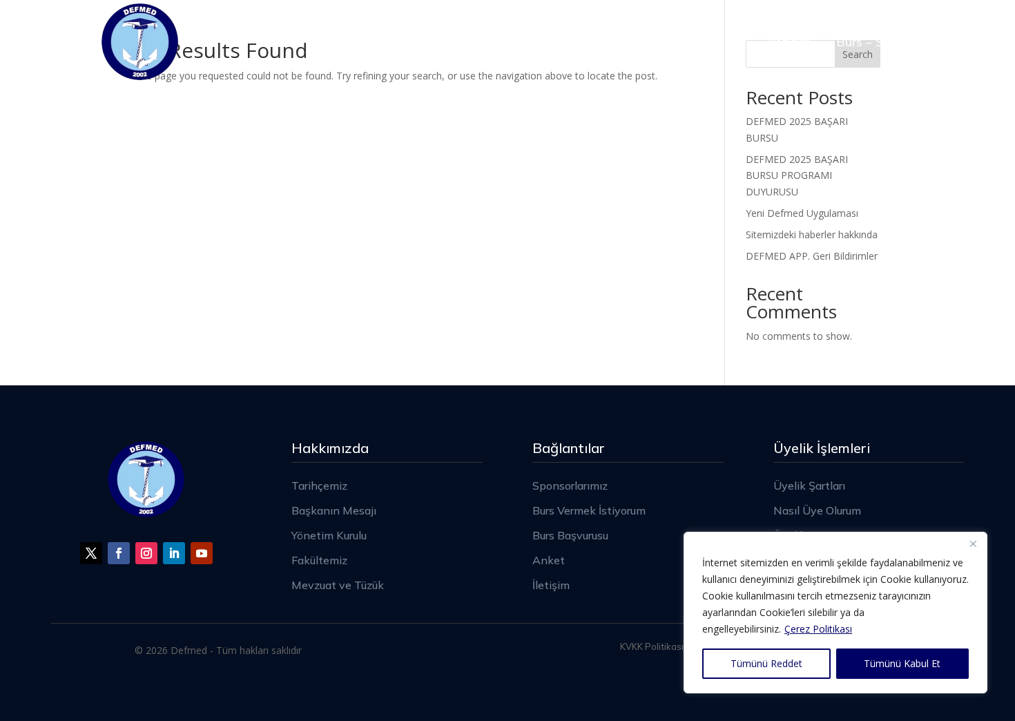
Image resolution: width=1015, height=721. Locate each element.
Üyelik (583, 42)
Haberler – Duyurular (685, 42)
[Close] (973, 543)
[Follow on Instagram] (146, 553)
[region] (835, 612)
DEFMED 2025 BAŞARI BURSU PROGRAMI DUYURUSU (797, 176)
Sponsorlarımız (499, 42)
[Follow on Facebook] (119, 553)
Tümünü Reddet (766, 663)
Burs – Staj (868, 42)
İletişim (790, 42)
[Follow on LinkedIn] (174, 553)
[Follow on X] (91, 553)
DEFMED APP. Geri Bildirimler (812, 255)
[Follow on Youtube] (202, 553)
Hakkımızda (384, 42)
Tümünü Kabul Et (902, 663)
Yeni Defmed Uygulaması (802, 213)
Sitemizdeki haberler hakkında (812, 234)
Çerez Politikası (818, 628)
